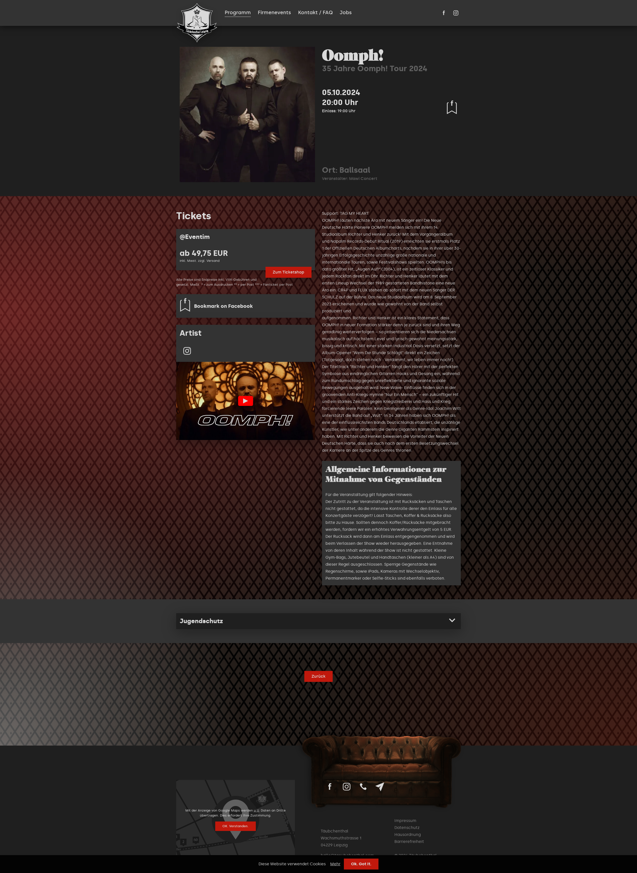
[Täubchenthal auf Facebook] (444, 13)
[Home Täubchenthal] (197, 23)
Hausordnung (407, 834)
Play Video (245, 401)
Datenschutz (407, 827)
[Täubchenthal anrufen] (363, 786)
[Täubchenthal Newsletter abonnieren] (379, 786)
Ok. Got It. (361, 864)
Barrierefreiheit (409, 841)
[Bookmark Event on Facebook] (451, 107)
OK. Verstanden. (235, 826)
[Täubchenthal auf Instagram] (456, 13)
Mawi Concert (363, 178)
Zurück (318, 676)
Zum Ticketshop (288, 272)
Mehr (335, 864)
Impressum (405, 820)
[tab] (318, 621)
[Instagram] (187, 350)
